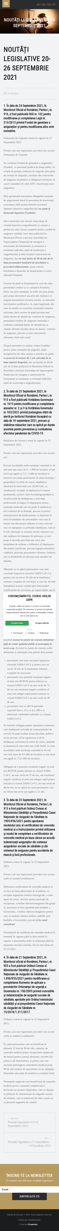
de (44, 4)
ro (38, 4)
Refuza (29, 629)
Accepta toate (17, 623)
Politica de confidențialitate (29, 1220)
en (49, 4)
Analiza (31, 633)
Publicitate (44, 633)
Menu (6, 3)
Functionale (18, 633)
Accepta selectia (42, 623)
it (54, 4)
